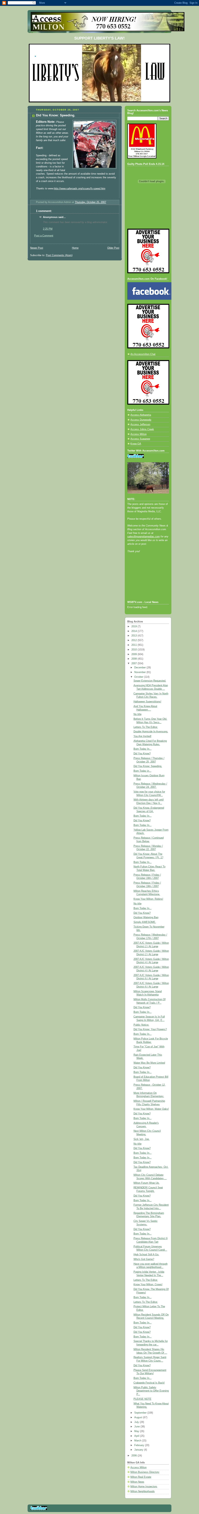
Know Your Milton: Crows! (148, 1284)
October (139, 677)
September (140, 1412)
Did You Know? (142, 753)
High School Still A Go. (146, 1254)
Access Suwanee (140, 439)
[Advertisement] (144, 582)
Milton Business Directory (144, 1472)
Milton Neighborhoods (142, 1491)
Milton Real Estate (140, 1477)
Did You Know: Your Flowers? (150, 1029)
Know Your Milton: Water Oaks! (151, 1109)
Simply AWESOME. (145, 922)
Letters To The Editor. (146, 727)
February (139, 1445)
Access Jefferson (140, 424)
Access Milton (138, 434)
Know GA (135, 443)
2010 (134, 649)
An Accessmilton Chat (142, 354)
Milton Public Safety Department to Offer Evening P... (151, 1391)
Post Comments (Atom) (59, 255)
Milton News (137, 1482)
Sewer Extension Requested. (150, 680)
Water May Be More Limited (149, 1062)
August (138, 1417)
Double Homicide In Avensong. (151, 731)
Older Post (113, 248)
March (138, 1440)
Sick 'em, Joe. (142, 1139)
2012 (134, 640)
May (137, 1431)
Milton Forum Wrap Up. (147, 1183)
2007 (134, 663)
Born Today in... (142, 771)
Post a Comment (43, 235)
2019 (134, 626)
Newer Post (36, 248)
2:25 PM (47, 229)
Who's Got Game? (144, 1259)
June (137, 1426)
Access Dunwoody (140, 419)
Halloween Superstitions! (147, 701)
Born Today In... (143, 749)
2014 (134, 631)
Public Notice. (141, 1025)
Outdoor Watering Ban (146, 917)
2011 (134, 645)
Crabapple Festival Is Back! (149, 1382)
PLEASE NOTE (142, 1399)
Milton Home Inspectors (143, 1486)
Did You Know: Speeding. (148, 766)
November (140, 672)
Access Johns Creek (142, 429)
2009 (134, 654)
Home (75, 248)
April (137, 1436)
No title (137, 714)
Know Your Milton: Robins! (148, 899)
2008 (134, 658)
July (137, 1422)
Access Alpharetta (140, 415)
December (140, 667)
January (139, 1449)
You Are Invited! (142, 736)
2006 (134, 1455)
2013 (134, 635)
